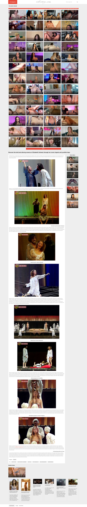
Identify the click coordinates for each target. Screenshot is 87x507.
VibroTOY (14, 459)
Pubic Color (65, 8)
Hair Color (62, 8)
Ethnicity (54, 8)
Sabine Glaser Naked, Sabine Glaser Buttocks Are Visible (72, 486)
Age (56, 8)
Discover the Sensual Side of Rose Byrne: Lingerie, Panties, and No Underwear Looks (14, 492)
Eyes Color (58, 8)
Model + (43, 148)
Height (68, 8)
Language (51, 8)
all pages (17, 505)
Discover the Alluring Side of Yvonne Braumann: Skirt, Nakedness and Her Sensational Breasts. (61, 487)
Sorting (73, 8)
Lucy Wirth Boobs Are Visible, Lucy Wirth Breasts (49, 485)
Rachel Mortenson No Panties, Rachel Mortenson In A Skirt (25, 492)
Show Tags (76, 8)
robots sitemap (21, 505)
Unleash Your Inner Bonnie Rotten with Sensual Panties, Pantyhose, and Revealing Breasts (37, 486)
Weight (71, 8)
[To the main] (43, 2)
